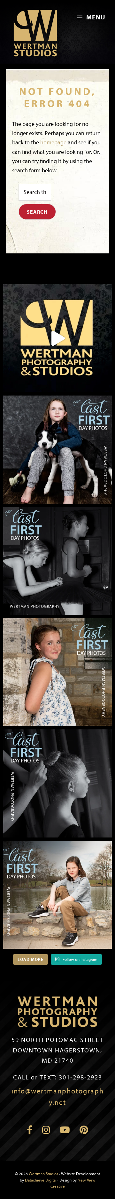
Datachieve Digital (41, 1179)
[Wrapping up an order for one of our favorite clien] (57, 338)
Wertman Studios (43, 1173)
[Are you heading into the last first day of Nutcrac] (57, 561)
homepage (53, 142)
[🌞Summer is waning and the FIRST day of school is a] (57, 450)
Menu (95, 17)
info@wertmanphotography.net (58, 1096)
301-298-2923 (57, 1077)
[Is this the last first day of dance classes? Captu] (57, 783)
